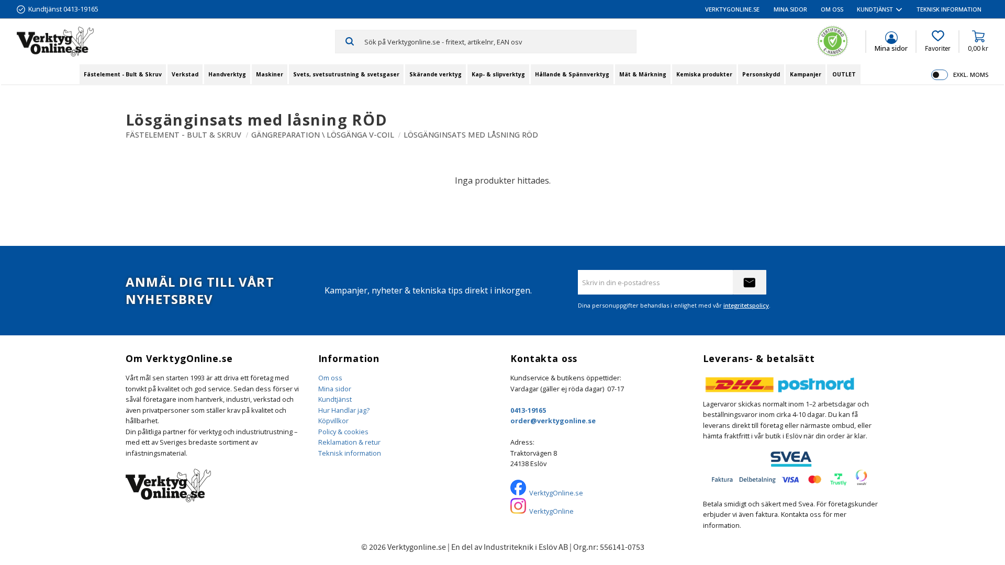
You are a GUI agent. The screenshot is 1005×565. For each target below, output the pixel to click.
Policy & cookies (343, 431)
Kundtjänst (335, 399)
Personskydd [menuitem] (761, 74)
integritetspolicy (746, 305)
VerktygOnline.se (556, 493)
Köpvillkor (333, 420)
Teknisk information (349, 453)
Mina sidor (334, 388)
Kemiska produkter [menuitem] (704, 74)
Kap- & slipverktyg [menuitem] (498, 74)
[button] (938, 41)
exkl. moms (970, 74)
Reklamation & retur (349, 442)
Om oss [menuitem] (832, 9)
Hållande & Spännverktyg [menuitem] (572, 74)
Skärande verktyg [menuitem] (435, 74)
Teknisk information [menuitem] (949, 9)
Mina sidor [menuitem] (790, 9)
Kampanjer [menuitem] (805, 74)
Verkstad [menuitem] (185, 74)
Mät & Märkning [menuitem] (642, 74)
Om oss (330, 377)
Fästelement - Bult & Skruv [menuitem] (123, 74)
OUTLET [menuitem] (844, 74)
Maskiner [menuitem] (269, 74)
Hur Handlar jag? (344, 410)
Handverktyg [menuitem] (227, 74)
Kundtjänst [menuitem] (875, 9)
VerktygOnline (551, 511)
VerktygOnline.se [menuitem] (732, 9)
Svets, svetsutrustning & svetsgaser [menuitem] (346, 74)
